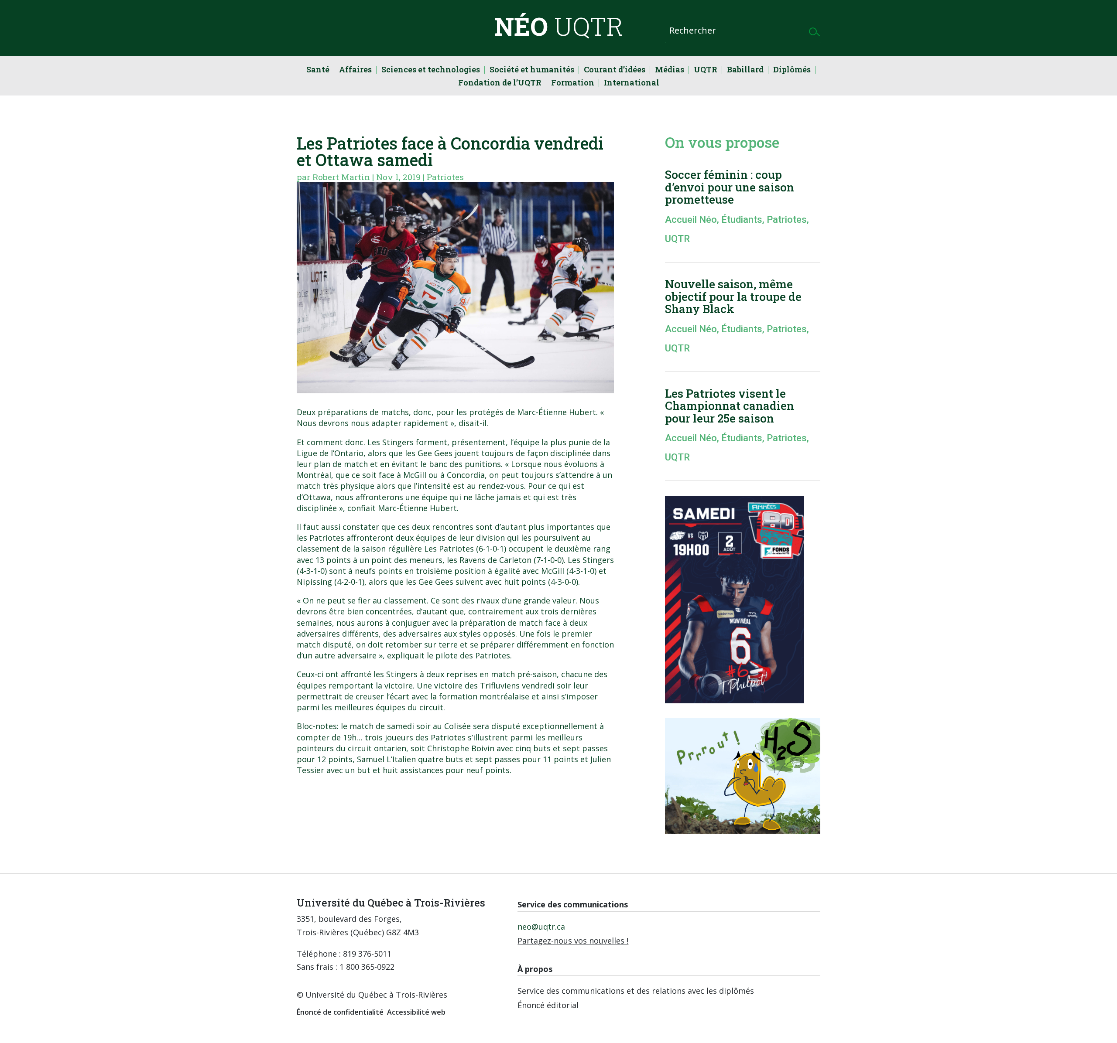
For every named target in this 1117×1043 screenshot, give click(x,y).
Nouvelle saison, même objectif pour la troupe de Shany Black (733, 296)
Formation (572, 83)
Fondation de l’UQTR (499, 83)
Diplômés (792, 70)
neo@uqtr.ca (541, 926)
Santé (317, 70)
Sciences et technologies (430, 70)
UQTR (705, 70)
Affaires (355, 70)
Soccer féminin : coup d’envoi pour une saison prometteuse (729, 187)
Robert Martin (341, 176)
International (631, 83)
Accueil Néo (691, 219)
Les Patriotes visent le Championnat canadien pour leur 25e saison (729, 406)
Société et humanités (532, 70)
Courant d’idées (614, 70)
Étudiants (741, 219)
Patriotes (445, 176)
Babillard (745, 70)
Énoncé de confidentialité (340, 1012)
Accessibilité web (416, 1012)
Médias (669, 70)
